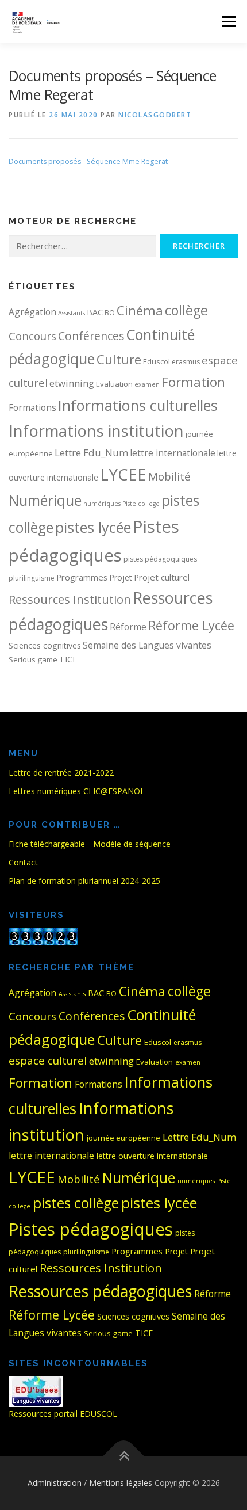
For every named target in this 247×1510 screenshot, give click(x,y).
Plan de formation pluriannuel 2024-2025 (84, 880)
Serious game (33, 659)
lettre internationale (172, 453)
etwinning (71, 383)
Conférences (91, 336)
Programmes (81, 577)
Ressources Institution (70, 599)
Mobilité (169, 476)
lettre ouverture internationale (152, 1155)
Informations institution (96, 430)
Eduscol (156, 361)
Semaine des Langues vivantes (147, 645)
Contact (23, 862)
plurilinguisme (32, 578)
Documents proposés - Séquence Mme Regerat (88, 161)
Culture (119, 359)
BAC (95, 312)
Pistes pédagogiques (91, 1229)
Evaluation (114, 384)
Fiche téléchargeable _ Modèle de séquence (90, 843)
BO (110, 313)
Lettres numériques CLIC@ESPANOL (77, 790)
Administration (55, 1482)
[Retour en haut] (123, 1456)
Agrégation (32, 312)
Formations (32, 407)
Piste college (141, 503)
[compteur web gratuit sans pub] (43, 934)
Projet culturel (162, 577)
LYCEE (123, 474)
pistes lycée (93, 527)
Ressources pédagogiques (100, 1291)
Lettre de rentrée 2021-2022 (61, 772)
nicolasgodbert (154, 115)
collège (186, 310)
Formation (193, 382)
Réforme (128, 626)
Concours (32, 336)
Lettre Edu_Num (91, 452)
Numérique (45, 500)
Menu (227, 21)
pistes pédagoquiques (160, 559)
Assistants (71, 313)
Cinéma (140, 310)
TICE (68, 659)
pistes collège (76, 1202)
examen (147, 384)
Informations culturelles (138, 405)
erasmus (186, 362)
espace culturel (48, 1060)
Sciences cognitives (45, 645)
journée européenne (123, 1137)
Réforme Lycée (191, 625)
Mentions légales (120, 1482)
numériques (102, 503)
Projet (120, 577)
